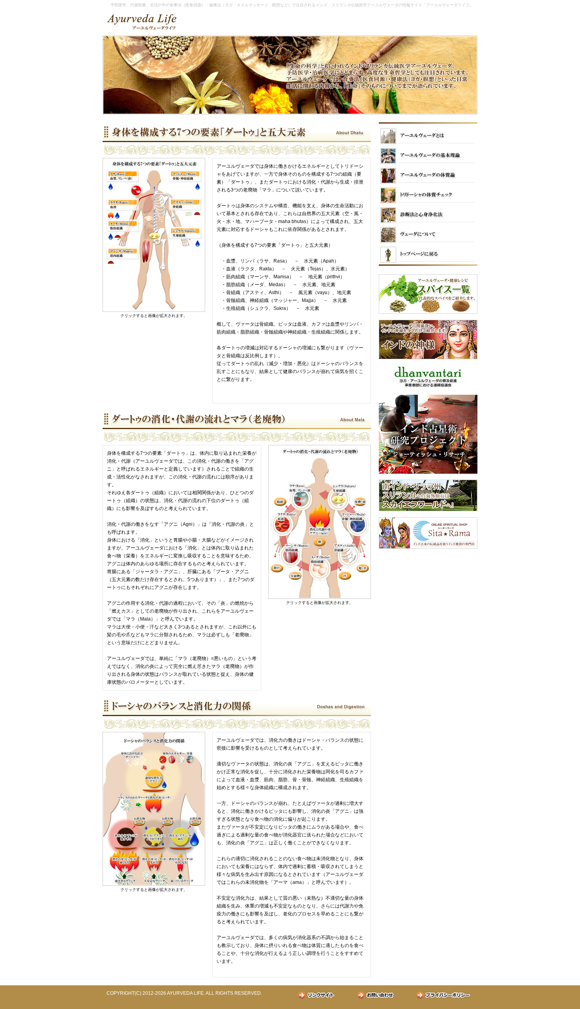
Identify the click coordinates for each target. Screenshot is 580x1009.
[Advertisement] (428, 604)
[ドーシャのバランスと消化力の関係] (154, 884)
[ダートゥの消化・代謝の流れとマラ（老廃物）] (319, 597)
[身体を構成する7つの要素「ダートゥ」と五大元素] (154, 310)
